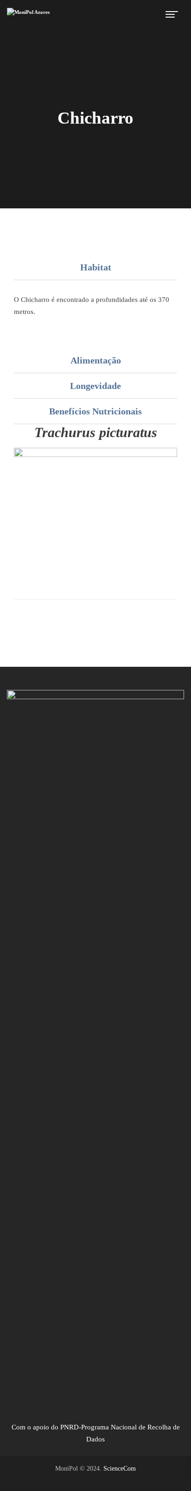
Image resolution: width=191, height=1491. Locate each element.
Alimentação (95, 360)
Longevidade (95, 386)
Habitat (95, 267)
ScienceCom (119, 1468)
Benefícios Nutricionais (95, 411)
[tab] (95, 267)
